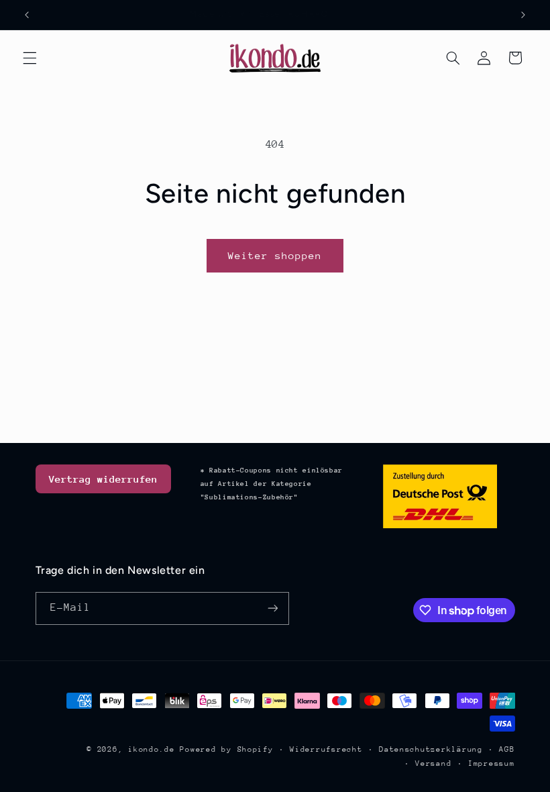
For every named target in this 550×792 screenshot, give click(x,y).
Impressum (491, 763)
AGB (506, 749)
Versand (433, 763)
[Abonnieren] (272, 608)
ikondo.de (151, 749)
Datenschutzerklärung (431, 749)
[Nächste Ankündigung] (523, 15)
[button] (29, 57)
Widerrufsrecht (326, 749)
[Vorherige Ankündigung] (27, 15)
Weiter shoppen (275, 255)
